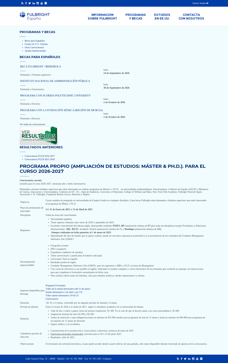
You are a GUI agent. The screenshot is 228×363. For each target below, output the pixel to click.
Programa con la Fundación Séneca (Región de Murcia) (61, 110)
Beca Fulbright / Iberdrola (40, 66)
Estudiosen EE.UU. (162, 16)
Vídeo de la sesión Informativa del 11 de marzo (68, 289)
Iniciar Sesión (199, 3)
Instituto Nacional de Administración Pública (55, 81)
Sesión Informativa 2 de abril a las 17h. (64, 292)
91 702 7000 (76, 358)
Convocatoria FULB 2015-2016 (40, 159)
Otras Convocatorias (34, 47)
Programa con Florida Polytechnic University (55, 95)
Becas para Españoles (35, 41)
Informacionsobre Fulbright (102, 16)
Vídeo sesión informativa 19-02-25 (62, 295)
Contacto (107, 358)
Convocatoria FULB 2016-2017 (40, 156)
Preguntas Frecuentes (55, 285)
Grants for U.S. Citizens (36, 44)
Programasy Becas (136, 16)
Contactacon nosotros (191, 16)
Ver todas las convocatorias (32, 124)
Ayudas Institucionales (35, 51)
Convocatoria (52, 299)
